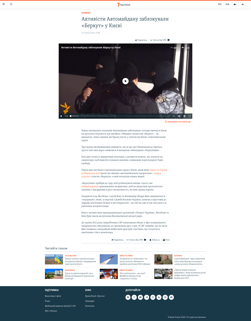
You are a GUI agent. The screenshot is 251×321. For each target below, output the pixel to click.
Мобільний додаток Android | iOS (60, 306)
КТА (227, 4)
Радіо (47, 301)
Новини (85, 13)
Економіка (70, 270)
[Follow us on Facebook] (128, 297)
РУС (220, 4)
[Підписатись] (171, 297)
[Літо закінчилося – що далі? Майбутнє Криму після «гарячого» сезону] (109, 274)
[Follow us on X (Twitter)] (134, 297)
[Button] (141, 40)
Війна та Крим (126, 256)
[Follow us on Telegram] (146, 297)
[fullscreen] (189, 116)
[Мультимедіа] (235, 4)
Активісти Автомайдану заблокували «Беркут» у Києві (91, 47)
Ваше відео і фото (53, 296)
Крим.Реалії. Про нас (95, 296)
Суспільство (70, 256)
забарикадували (90, 186)
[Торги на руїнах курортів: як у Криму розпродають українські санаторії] (54, 274)
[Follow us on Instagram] (152, 297)
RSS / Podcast (51, 311)
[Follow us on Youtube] (140, 297)
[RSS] (158, 297)
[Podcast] (165, 297)
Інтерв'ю (178, 256)
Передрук (89, 301)
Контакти (89, 306)
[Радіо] (243, 4)
